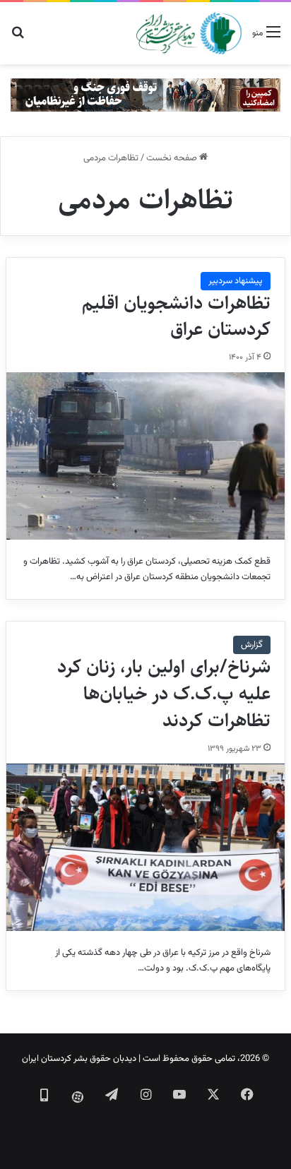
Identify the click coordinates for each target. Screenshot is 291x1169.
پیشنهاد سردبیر (235, 281)
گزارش (252, 645)
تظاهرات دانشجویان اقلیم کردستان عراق (176, 316)
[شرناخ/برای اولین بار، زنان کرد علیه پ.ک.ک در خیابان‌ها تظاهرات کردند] (145, 847)
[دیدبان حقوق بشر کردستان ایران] (189, 33)
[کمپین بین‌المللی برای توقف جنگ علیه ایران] (145, 95)
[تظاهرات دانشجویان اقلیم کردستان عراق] (145, 456)
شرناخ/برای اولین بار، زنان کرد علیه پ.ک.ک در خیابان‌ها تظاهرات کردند (164, 693)
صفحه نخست (172, 158)
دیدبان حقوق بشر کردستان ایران (79, 1059)
